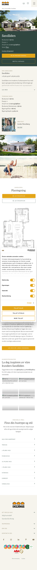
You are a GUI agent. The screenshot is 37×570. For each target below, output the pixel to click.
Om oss (4, 528)
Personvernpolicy (16, 558)
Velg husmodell (7, 515)
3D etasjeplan (20, 200)
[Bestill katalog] (24, 3)
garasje (5, 478)
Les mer (19, 127)
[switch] (32, 285)
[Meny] (34, 3)
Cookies (23, 558)
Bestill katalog (18, 61)
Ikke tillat (18, 318)
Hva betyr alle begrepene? (8, 51)
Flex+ (7, 47)
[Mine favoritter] (28, 3)
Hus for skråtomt (9, 439)
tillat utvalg (18, 313)
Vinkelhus (6, 484)
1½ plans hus (7, 461)
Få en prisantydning (18, 55)
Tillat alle (18, 308)
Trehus (4, 445)
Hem (3, 8)
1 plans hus (6, 467)
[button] (10, 386)
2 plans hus (6, 450)
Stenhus (5, 472)
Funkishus (6, 456)
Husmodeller (8, 8)
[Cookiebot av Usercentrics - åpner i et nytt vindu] (27, 250)
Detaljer (29, 303)
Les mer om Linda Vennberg (18, 348)
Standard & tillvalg (8, 519)
